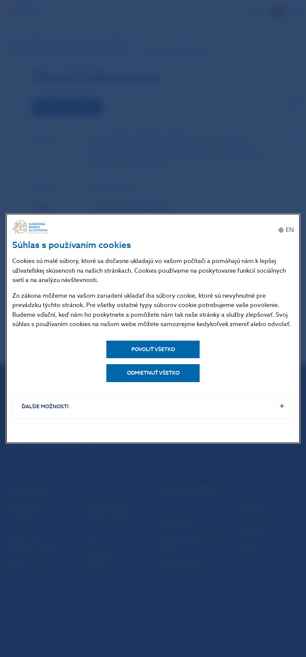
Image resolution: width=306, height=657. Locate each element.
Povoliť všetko (153, 349)
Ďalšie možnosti (45, 406)
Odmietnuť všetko (153, 373)
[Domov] (31, 227)
